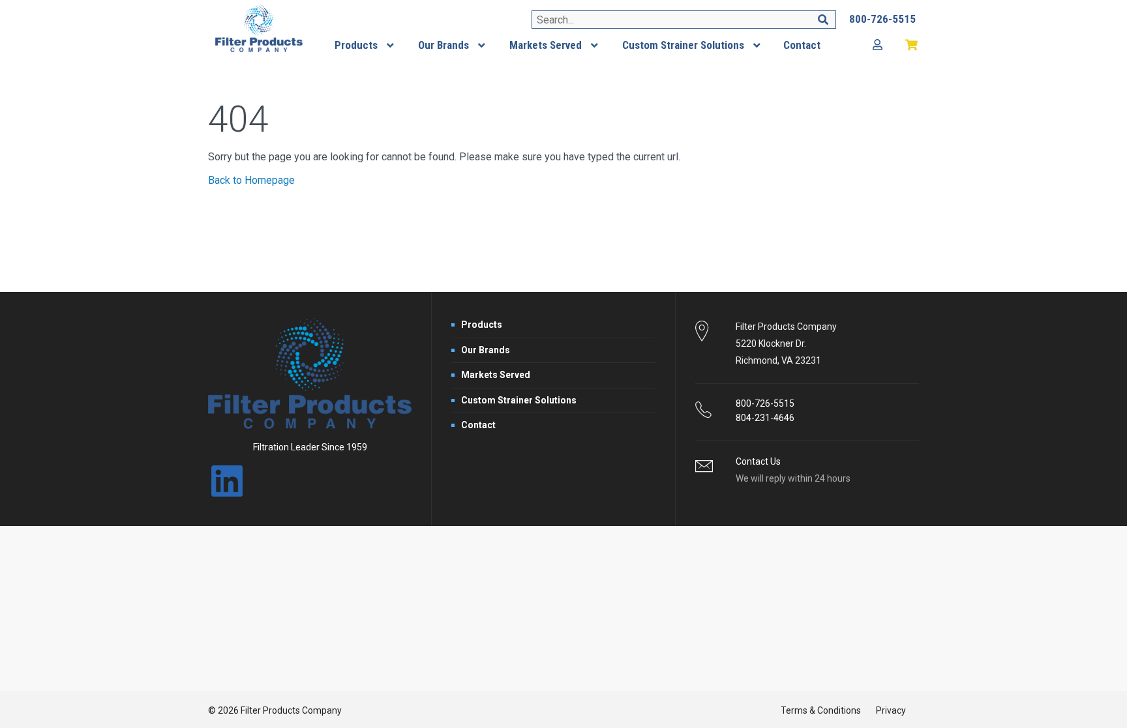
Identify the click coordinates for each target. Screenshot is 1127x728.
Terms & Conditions (821, 710)
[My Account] (878, 46)
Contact (478, 425)
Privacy (891, 710)
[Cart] (912, 46)
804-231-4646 (765, 418)
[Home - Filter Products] (259, 28)
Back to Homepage (251, 180)
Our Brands (485, 350)
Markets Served (495, 375)
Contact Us (758, 461)
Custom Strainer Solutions (519, 400)
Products (481, 324)
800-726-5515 (765, 403)
